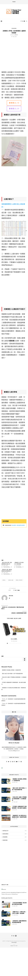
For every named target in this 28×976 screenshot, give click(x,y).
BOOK (16, 34)
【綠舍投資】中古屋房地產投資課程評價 (16, 699)
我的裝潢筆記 (14, 28)
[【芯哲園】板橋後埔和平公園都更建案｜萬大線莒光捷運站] (5, 809)
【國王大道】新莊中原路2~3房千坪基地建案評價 (12, 673)
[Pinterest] (13, 761)
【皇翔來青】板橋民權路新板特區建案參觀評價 (19, 921)
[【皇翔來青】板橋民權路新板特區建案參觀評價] (5, 923)
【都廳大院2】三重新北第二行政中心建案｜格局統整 (19, 912)
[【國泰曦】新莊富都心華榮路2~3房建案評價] (5, 781)
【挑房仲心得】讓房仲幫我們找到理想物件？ (6, 570)
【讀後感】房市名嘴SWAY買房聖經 (18, 563)
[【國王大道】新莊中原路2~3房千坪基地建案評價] (5, 790)
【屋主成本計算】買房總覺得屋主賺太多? (6, 563)
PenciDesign (14, 942)
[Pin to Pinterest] (17, 590)
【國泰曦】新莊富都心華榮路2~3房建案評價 (11, 670)
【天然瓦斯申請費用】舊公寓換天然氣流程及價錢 (19, 903)
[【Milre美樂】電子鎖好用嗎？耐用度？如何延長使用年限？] (14, 629)
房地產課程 (14, 837)
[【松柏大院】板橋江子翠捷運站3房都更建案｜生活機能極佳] (5, 799)
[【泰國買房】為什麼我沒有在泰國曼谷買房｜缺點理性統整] (5, 818)
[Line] (24, 21)
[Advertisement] (14, 55)
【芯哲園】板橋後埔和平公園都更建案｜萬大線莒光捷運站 (19, 807)
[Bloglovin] (19, 761)
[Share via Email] (18, 590)
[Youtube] (17, 761)
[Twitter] (9, 761)
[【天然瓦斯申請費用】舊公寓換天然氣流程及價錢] (5, 905)
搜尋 (2, 656)
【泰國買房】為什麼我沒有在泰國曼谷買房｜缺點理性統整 (19, 816)
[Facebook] (7, 761)
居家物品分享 (14, 830)
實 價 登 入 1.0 (14, 103)
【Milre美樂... (14, 639)
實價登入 (4, 580)
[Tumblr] (15, 761)
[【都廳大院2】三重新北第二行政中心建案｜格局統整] (5, 914)
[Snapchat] (21, 761)
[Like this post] (11, 590)
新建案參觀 (14, 840)
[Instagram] (22, 21)
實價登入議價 (10, 580)
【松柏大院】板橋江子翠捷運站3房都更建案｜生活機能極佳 (19, 798)
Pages (14, 1)
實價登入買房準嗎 (19, 580)
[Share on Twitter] (15, 590)
